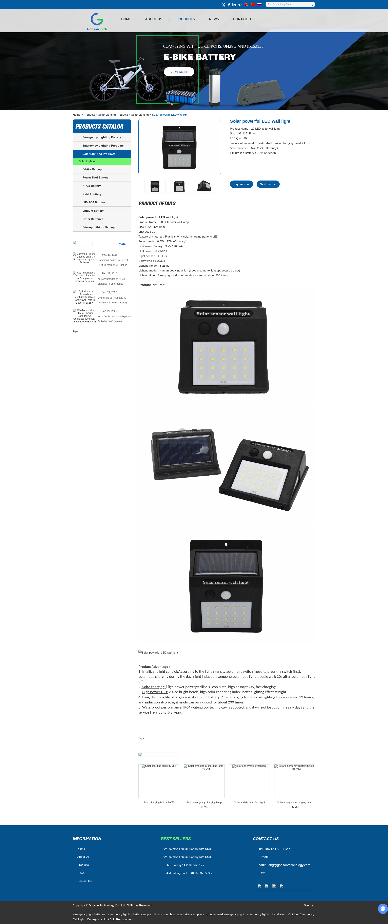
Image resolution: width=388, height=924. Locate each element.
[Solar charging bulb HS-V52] (158, 781)
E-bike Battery (92, 169)
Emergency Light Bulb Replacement (110, 919)
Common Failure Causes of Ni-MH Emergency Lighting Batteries (113, 263)
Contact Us (244, 19)
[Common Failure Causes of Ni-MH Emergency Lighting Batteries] (84, 258)
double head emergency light (226, 914)
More (122, 243)
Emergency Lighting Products (103, 145)
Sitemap (309, 905)
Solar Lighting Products (113, 114)
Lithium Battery (93, 210)
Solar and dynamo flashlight (249, 802)
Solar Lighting (140, 114)
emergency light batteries (89, 914)
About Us (153, 19)
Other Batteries (92, 219)
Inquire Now (241, 184)
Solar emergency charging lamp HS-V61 (204, 804)
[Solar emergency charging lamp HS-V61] (204, 781)
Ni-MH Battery (91, 194)
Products (185, 19)
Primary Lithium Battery (98, 227)
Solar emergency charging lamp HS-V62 (294, 804)
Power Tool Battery (95, 177)
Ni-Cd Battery (91, 185)
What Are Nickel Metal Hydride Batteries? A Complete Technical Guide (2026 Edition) (114, 319)
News (214, 19)
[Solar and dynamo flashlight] (249, 781)
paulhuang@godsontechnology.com (284, 865)
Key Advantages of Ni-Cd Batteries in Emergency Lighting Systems (111, 282)
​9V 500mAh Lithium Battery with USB (187, 848)
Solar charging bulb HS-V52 (158, 802)
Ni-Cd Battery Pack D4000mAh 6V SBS (188, 873)
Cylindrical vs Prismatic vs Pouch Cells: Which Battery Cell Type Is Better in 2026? (113, 300)
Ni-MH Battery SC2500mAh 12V (183, 865)
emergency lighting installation (266, 914)
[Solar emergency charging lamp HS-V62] (294, 781)
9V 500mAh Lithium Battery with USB (187, 857)
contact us (266, 838)
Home (126, 19)
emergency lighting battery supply (130, 914)
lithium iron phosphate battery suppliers (179, 914)
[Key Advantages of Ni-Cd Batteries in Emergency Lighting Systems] (84, 277)
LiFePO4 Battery (93, 202)
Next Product (268, 184)
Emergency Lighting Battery (101, 137)
